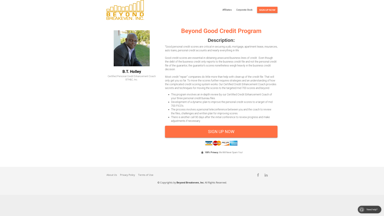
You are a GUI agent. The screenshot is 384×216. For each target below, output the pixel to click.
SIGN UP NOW (267, 9)
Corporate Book (244, 9)
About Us (111, 175)
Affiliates (227, 9)
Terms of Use (145, 175)
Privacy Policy (127, 175)
